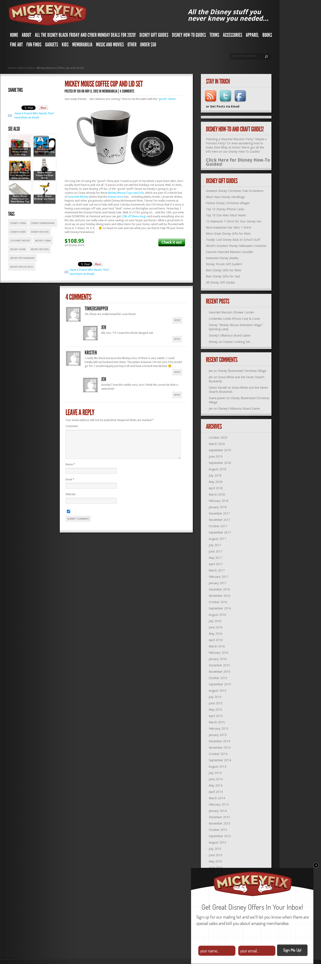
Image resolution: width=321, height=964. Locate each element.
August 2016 (217, 614)
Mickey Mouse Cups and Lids (126, 192)
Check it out (171, 242)
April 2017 (216, 564)
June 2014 (216, 779)
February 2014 (218, 804)
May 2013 (215, 861)
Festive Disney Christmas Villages (228, 203)
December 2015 (219, 665)
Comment (72, 426)
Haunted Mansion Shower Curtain (231, 312)
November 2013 (219, 823)
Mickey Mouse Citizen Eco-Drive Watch (44, 175)
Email (70, 479)
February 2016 (218, 652)
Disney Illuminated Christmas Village (242, 371)
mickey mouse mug (21, 266)
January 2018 (218, 507)
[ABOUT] (26, 36)
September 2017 (220, 532)
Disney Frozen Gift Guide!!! (224, 264)
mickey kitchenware (22, 258)
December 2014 (219, 741)
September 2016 (220, 608)
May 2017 (215, 558)
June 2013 (216, 855)
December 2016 (219, 589)
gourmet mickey (20, 240)
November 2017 (219, 520)
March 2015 (217, 722)
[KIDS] (65, 45)
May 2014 (215, 785)
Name (70, 464)
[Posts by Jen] (79, 91)
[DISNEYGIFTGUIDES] (154, 36)
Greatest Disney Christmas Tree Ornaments (234, 191)
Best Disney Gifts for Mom (223, 270)
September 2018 (220, 463)
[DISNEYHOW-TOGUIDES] (189, 36)
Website (71, 494)
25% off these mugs (134, 216)
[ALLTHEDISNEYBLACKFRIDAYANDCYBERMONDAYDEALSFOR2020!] (85, 36)
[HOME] (14, 36)
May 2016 (215, 633)
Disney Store (116, 196)
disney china (18, 223)
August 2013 (217, 842)
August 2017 (217, 539)
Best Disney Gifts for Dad (223, 276)
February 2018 (218, 501)
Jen (211, 371)
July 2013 (215, 849)
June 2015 (216, 703)
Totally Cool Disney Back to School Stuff (233, 239)
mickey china (43, 240)
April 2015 (216, 716)
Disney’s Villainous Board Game (229, 335)
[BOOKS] (267, 36)
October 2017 (218, 526)
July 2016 (215, 621)
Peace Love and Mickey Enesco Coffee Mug (20, 152)
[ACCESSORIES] (232, 36)
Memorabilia (26, 68)
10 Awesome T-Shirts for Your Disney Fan (233, 221)
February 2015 (218, 728)
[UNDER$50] (148, 45)
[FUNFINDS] (34, 45)
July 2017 (215, 545)
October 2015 (218, 678)
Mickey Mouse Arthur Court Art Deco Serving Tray (20, 199)
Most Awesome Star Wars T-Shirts (228, 227)
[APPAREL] (252, 36)
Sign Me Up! (292, 950)
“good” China (166, 99)
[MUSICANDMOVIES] (110, 45)
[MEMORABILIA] (82, 45)
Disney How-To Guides (244, 151)
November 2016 (219, 596)
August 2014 (217, 766)
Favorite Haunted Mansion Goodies (229, 252)
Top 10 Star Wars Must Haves (226, 215)
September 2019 (220, 450)
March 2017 (217, 570)
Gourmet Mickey (78, 196)
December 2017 (219, 513)
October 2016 (218, 602)
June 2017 (216, 551)
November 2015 (219, 671)
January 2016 (218, 659)
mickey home (18, 249)
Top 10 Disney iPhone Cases (225, 209)
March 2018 (217, 494)
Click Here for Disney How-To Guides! (238, 162)
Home (12, 68)
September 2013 (220, 836)
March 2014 (217, 798)
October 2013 (218, 830)
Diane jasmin (217, 398)
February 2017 (218, 577)
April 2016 (216, 640)
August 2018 (217, 469)
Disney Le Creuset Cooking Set (229, 342)
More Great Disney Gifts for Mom (228, 233)
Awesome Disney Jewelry (222, 258)
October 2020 (218, 437)
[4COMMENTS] (127, 91)
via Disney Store (75, 245)
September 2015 (220, 684)
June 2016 (216, 627)
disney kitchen (40, 232)
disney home (18, 232)
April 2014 (216, 792)
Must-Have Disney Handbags (225, 197)
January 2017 (218, 583)
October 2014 (218, 754)
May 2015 (215, 709)
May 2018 (215, 482)
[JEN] (103, 327)
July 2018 (215, 475)
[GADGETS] (51, 45)
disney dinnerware (43, 223)
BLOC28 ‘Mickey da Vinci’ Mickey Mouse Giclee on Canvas (20, 175)
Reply (177, 320)
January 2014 (218, 811)
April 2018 (216, 488)
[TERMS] (214, 36)
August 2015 (217, 690)
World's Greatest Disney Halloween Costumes (236, 246)
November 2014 (219, 747)
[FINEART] (16, 45)
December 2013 (219, 817)
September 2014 (220, 760)
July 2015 (215, 697)
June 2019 (216, 456)
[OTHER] (132, 45)
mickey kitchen (40, 249)
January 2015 (218, 735)
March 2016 (217, 646)
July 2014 (215, 773)
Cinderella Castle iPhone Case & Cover (234, 318)
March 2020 (217, 444)
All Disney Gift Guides (220, 282)
